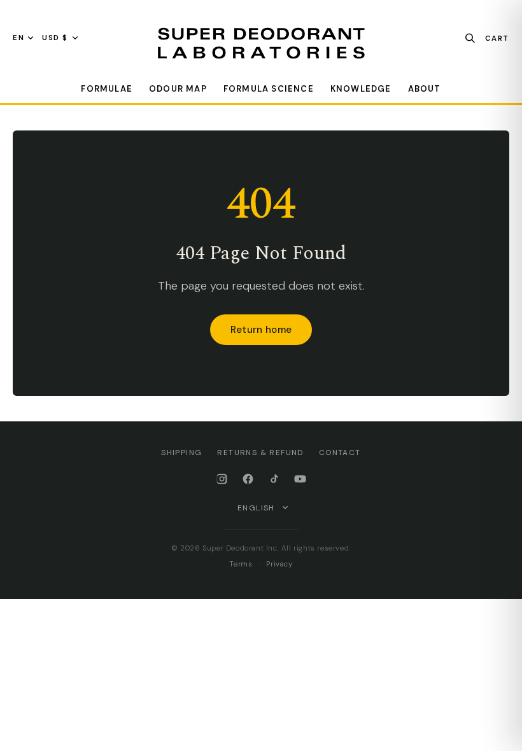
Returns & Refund (260, 452)
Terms (240, 564)
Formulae (106, 88)
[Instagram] (222, 479)
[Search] (470, 37)
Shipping (181, 452)
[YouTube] (300, 479)
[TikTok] (274, 479)
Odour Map (178, 88)
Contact (340, 452)
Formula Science (268, 88)
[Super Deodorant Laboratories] (261, 43)
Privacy (279, 564)
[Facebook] (248, 479)
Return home (261, 329)
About (424, 88)
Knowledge (361, 88)
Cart (497, 38)
